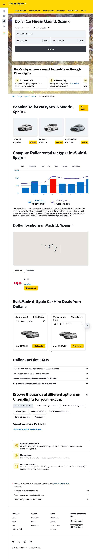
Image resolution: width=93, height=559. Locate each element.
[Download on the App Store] (76, 526)
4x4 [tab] (49, 166)
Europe (20, 96)
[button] (4, 3)
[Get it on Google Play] (76, 521)
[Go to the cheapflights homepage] (18, 4)
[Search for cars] (4, 21)
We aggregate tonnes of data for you (29, 495)
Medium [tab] (32, 166)
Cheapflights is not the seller (26, 491)
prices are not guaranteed (61, 483)
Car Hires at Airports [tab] (23, 406)
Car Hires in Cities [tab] (38, 411)
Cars (13, 96)
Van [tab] (56, 166)
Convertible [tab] (75, 166)
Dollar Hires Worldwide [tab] (59, 411)
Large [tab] (42, 166)
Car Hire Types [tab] (20, 411)
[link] (83, 108)
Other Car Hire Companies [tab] (73, 406)
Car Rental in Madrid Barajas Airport (27, 429)
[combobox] (22, 28)
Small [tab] (23, 166)
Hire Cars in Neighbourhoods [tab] (47, 406)
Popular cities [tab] (40, 417)
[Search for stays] (4, 16)
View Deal (33, 142)
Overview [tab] (19, 270)
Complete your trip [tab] (22, 417)
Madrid (33, 96)
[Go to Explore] (4, 26)
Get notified (74, 84)
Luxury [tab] (64, 166)
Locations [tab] (30, 270)
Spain (26, 96)
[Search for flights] (4, 11)
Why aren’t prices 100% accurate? (28, 499)
